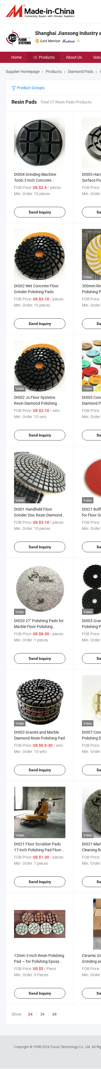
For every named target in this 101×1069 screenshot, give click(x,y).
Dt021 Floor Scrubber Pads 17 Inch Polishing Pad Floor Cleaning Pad (37, 849)
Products (47, 57)
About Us (74, 57)
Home (16, 57)
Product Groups (30, 87)
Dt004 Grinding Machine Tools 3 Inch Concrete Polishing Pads (35, 180)
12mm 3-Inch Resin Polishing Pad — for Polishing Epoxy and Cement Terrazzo (39, 961)
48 (54, 1014)
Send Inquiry (40, 212)
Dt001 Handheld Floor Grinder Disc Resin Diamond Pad (38, 514)
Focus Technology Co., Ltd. (71, 1046)
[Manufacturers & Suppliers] (41, 11)
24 (30, 1014)
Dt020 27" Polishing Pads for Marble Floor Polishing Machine (39, 626)
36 (42, 1014)
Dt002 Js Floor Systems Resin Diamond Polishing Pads (35, 403)
